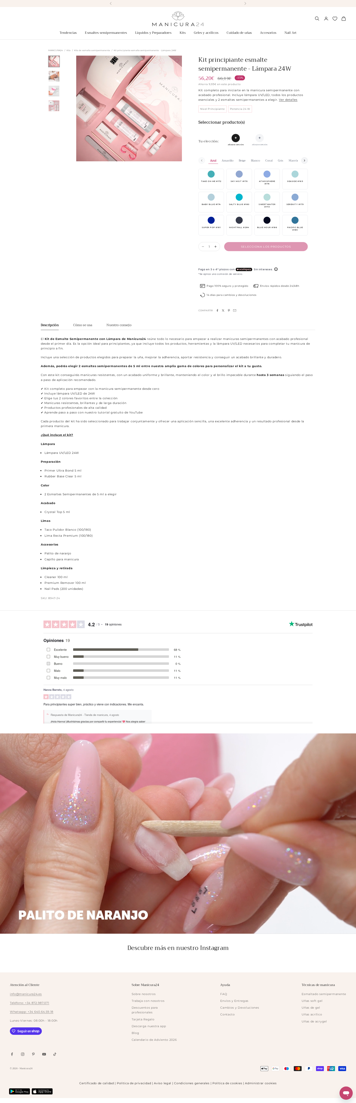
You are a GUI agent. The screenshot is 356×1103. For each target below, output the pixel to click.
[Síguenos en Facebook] (12, 1054)
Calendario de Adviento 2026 (154, 1040)
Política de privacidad (134, 1083)
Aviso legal (162, 1083)
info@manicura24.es (26, 994)
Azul (213, 160)
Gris (280, 160)
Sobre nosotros (144, 994)
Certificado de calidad (96, 1083)
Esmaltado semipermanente (324, 994)
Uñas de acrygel (314, 1021)
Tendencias (68, 32)
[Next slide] (304, 160)
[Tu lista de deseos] (335, 18)
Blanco (255, 160)
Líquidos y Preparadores (153, 32)
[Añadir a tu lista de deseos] (177, 61)
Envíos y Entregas (234, 1001)
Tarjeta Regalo (143, 1019)
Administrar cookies (260, 1083)
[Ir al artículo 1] (54, 61)
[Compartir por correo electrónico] (234, 310)
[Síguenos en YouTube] (44, 1054)
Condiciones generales (192, 1083)
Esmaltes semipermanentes (106, 32)
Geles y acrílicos (206, 32)
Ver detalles (288, 100)
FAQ (223, 994)
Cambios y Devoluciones (239, 1007)
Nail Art (290, 32)
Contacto (227, 1014)
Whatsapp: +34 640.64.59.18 (31, 1012)
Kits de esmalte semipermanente (92, 50)
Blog (135, 1033)
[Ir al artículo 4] (54, 106)
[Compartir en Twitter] (223, 310)
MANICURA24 (55, 50)
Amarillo (227, 160)
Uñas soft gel (312, 1001)
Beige (242, 160)
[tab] (50, 326)
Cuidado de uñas (239, 32)
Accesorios (268, 32)
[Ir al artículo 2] (54, 76)
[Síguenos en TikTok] (55, 1054)
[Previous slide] (201, 160)
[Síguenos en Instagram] (23, 1054)
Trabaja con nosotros (148, 1001)
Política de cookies (227, 1083)
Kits (183, 32)
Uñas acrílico (312, 1014)
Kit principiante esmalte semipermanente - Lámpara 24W (145, 50)
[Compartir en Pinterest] (229, 310)
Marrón (294, 160)
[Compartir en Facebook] (217, 310)
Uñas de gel (311, 1007)
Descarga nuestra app (149, 1026)
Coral (269, 160)
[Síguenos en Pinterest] (33, 1054)
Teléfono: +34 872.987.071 (29, 1003)
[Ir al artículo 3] (54, 91)
